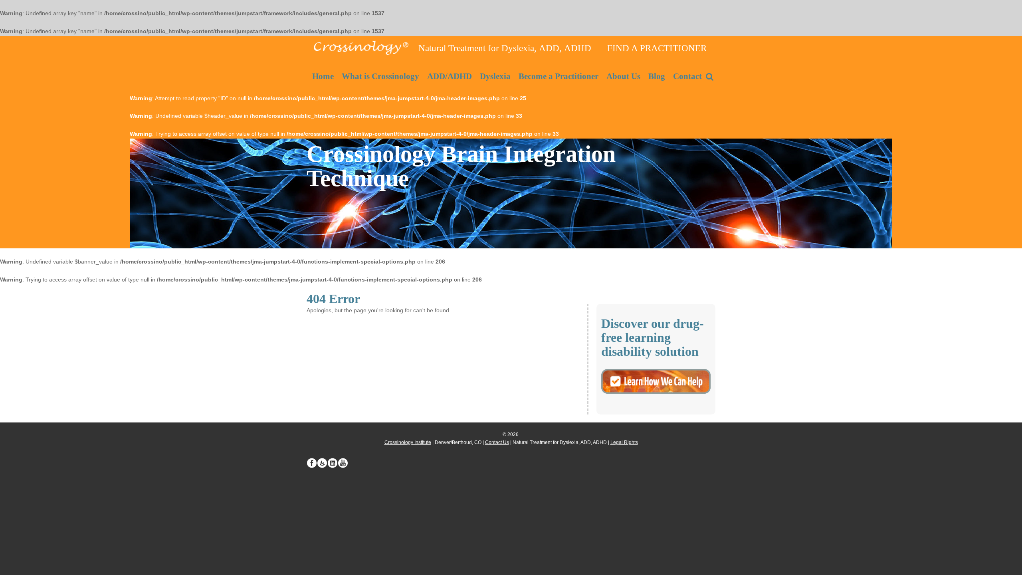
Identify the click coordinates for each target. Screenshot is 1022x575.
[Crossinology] (360, 47)
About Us (623, 76)
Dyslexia (495, 76)
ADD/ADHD (449, 76)
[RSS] (322, 463)
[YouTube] (343, 463)
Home (323, 76)
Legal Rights (624, 442)
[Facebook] (312, 463)
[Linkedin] (332, 463)
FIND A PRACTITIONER (657, 48)
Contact (687, 76)
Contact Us (497, 442)
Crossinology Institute (407, 442)
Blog (656, 76)
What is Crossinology (380, 76)
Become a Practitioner (558, 76)
